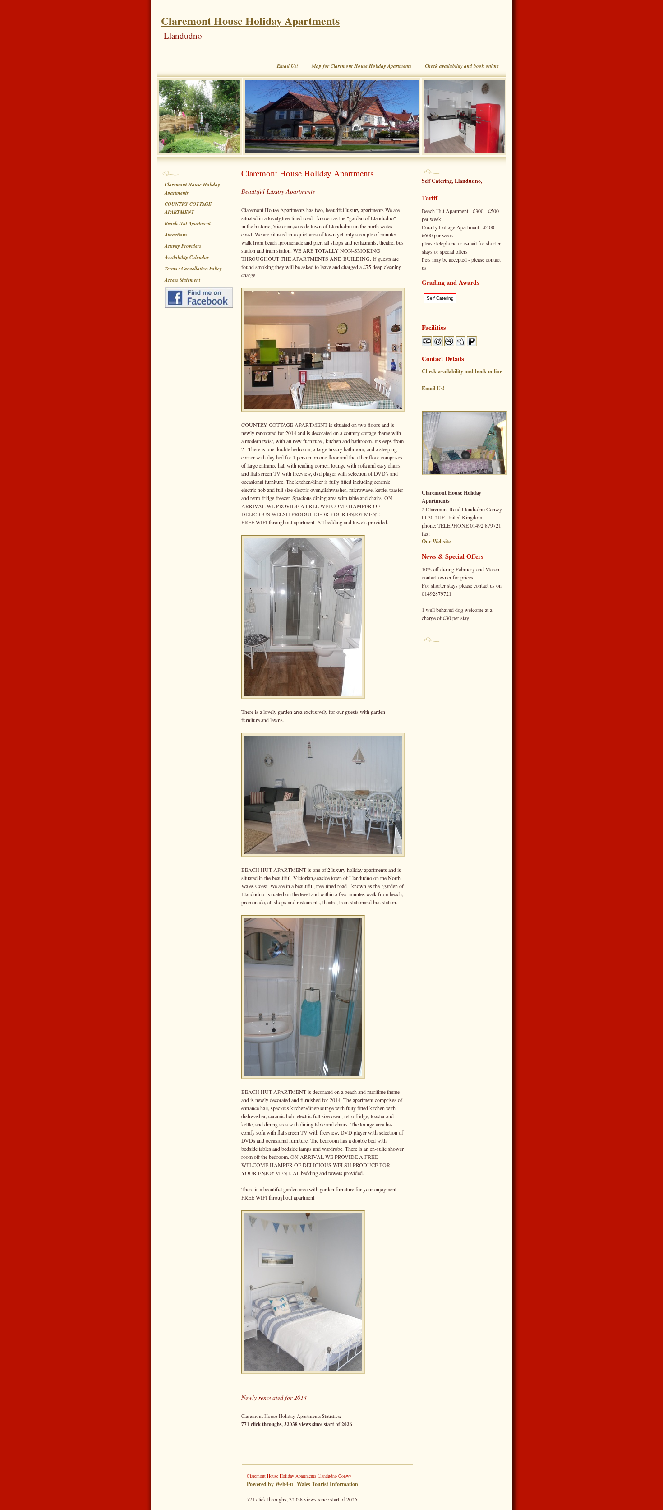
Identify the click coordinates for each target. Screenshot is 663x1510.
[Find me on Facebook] (200, 297)
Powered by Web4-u (270, 1484)
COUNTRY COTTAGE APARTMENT (188, 208)
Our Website (436, 541)
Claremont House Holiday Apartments (250, 20)
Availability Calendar (187, 257)
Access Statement (182, 279)
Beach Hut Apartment (188, 223)
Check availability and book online (462, 65)
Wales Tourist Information (327, 1484)
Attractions (176, 234)
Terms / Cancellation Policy (193, 268)
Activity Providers (183, 246)
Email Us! (287, 65)
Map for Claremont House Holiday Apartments (361, 65)
